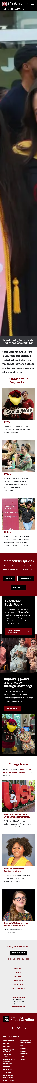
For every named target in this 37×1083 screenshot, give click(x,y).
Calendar (17, 976)
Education (6, 1047)
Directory (17, 980)
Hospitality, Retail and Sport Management (9, 1061)
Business (6, 1043)
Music (22, 1057)
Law (21, 1045)
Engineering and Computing (8, 1051)
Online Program (17, 988)
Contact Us (18, 984)
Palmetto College (9, 1080)
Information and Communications (25, 1041)
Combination (24, 578)
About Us (17, 968)
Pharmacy (6, 1066)
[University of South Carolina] (18, 1019)
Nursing (22, 1060)
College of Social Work (17, 946)
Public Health (7, 1069)
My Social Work (17, 953)
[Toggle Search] (28, 4)
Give (17, 972)
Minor (8, 578)
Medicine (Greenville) (24, 1052)
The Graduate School (7, 1055)
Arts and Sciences (8, 1040)
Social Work (7, 1073)
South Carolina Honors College (8, 1076)
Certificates (17, 587)
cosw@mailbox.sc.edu (18, 1006)
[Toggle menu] (32, 4)
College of (13, 9)
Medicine (23, 1048)
